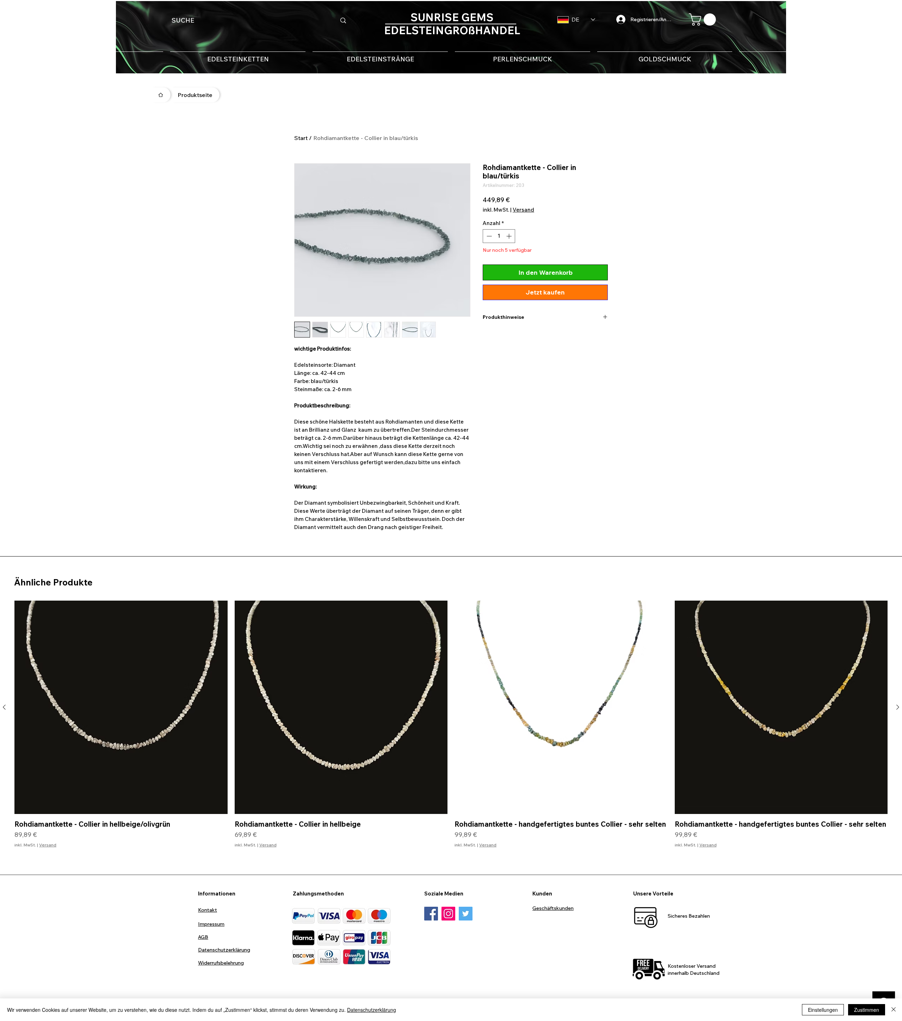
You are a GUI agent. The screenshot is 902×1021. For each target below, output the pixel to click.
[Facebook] (431, 913)
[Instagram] (448, 913)
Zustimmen (866, 1009)
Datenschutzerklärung (371, 1009)
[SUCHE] (343, 20)
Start (301, 137)
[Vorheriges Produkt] (4, 707)
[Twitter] (465, 913)
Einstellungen (823, 1009)
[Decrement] (488, 236)
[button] (704, 19)
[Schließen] (893, 1009)
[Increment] (509, 236)
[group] (451, 728)
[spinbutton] (499, 236)
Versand (523, 210)
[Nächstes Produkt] (898, 707)
